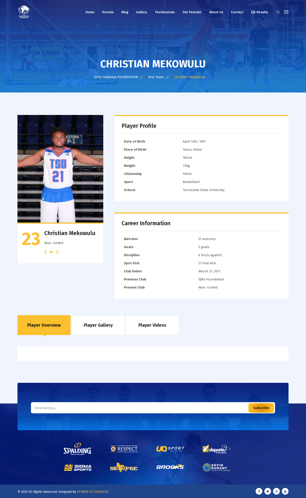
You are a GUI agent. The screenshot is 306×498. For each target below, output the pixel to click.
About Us (216, 12)
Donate (108, 12)
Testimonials (165, 12)
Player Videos (152, 325)
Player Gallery (98, 325)
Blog (124, 12)
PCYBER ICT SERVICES (92, 492)
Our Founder (192, 12)
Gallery (141, 12)
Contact (237, 12)
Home (90, 12)
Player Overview (44, 325)
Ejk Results (259, 12)
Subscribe (261, 408)
